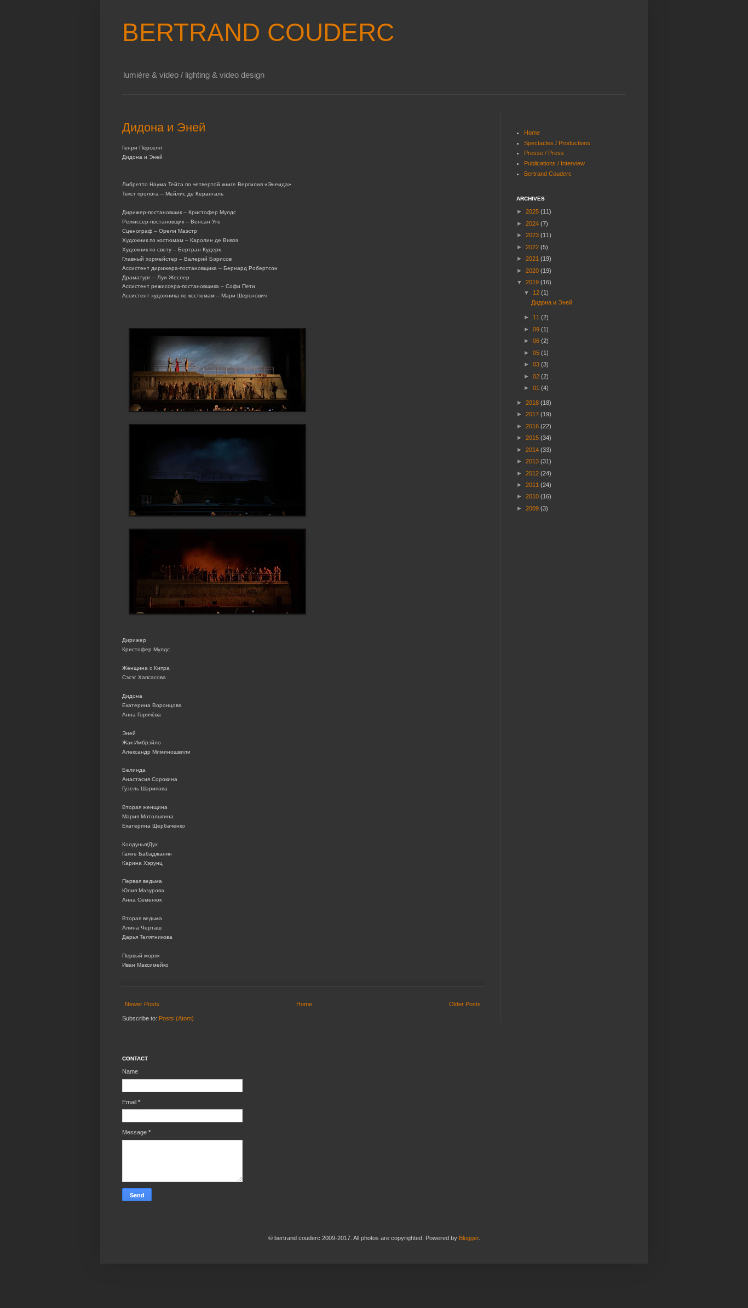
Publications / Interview (554, 163)
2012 (533, 473)
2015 (533, 437)
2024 (533, 223)
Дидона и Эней (163, 127)
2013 (533, 461)
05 (537, 352)
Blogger (469, 1238)
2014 (533, 449)
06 (537, 340)
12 (537, 292)
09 (537, 329)
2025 (533, 211)
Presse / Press (544, 153)
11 (537, 317)
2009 (533, 508)
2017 (533, 414)
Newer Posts (142, 1004)
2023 (533, 235)
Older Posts (465, 1004)
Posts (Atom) (176, 1018)
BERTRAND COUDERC (258, 32)
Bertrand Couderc (548, 173)
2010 (533, 496)
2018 (533, 402)
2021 (533, 258)
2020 (533, 270)
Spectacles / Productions (557, 143)
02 (537, 376)
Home (304, 1004)
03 (537, 364)
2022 (533, 247)
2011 (533, 484)
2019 (533, 282)
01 (537, 388)
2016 (533, 426)
